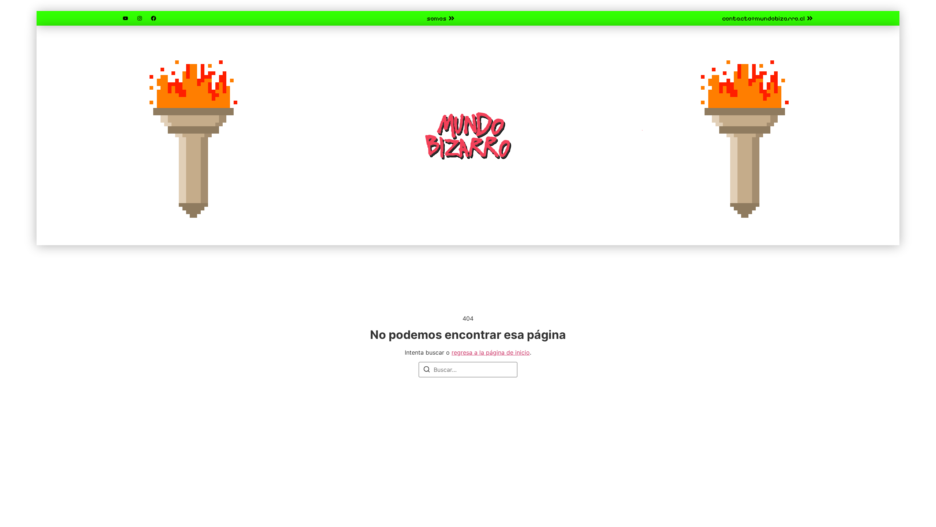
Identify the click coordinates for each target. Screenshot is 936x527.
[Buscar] (426, 370)
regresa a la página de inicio (491, 352)
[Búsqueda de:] (468, 369)
